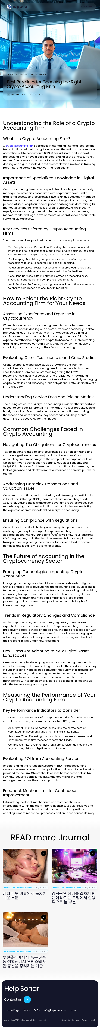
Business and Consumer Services (27, 74)
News (26, 1010)
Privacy (75, 1020)
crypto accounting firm (19, 145)
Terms (84, 1020)
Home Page (12, 1010)
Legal (92, 1020)
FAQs (37, 1010)
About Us (66, 1020)
